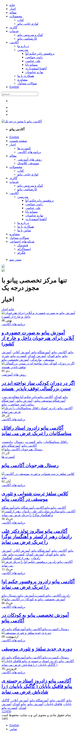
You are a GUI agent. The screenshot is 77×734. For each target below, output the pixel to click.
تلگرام (21, 252)
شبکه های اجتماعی (21, 241)
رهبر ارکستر (22, 558)
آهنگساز (7, 558)
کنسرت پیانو (19, 356)
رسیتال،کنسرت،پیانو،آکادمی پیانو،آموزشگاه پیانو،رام (35, 629)
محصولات (15, 16)
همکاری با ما (25, 76)
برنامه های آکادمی (29, 152)
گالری (13, 27)
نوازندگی (36, 359)
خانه (12, 5)
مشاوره (22, 79)
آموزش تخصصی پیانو (15, 359)
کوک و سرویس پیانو (30, 35)
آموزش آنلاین (21, 352)
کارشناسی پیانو (27, 38)
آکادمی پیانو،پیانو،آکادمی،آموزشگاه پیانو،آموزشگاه (34, 507)
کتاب (20, 20)
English (14, 87)
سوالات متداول (27, 83)
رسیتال (19, 442)
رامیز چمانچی (34, 57)
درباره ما (23, 46)
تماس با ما (24, 230)
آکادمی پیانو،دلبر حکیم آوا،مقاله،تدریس (27, 397)
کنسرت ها (24, 148)
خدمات (14, 31)
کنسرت (30, 442)
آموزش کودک (37, 356)
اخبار (12, 8)
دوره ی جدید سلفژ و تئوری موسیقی (37, 648)
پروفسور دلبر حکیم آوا (39, 53)
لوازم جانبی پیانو (27, 23)
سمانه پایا (31, 64)
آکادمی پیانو (59, 352)
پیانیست (7, 442)
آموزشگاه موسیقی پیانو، (49, 400)
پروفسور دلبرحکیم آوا (39, 200)
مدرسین (22, 49)
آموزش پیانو (35, 704)
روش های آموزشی (29, 159)
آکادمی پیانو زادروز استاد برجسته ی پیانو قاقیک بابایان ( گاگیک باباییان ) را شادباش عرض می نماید (37, 686)
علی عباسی (33, 61)
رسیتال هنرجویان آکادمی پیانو (30, 465)
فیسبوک (22, 245)
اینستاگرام (24, 249)
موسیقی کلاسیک (28, 163)
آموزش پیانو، (24, 400)
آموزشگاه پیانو (41, 352)
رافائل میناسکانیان (56, 442)
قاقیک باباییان (53, 704)
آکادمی (14, 42)
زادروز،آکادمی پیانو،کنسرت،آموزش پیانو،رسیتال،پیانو (36, 595)
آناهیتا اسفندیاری (36, 68)
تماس (13, 729)
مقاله (13, 12)
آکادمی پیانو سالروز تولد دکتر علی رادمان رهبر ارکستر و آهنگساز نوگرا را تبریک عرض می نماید (37, 537)
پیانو (70, 352)
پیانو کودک (54, 356)
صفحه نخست (18, 140)
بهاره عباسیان (34, 72)
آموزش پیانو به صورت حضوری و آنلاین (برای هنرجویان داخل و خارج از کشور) (38, 338)
